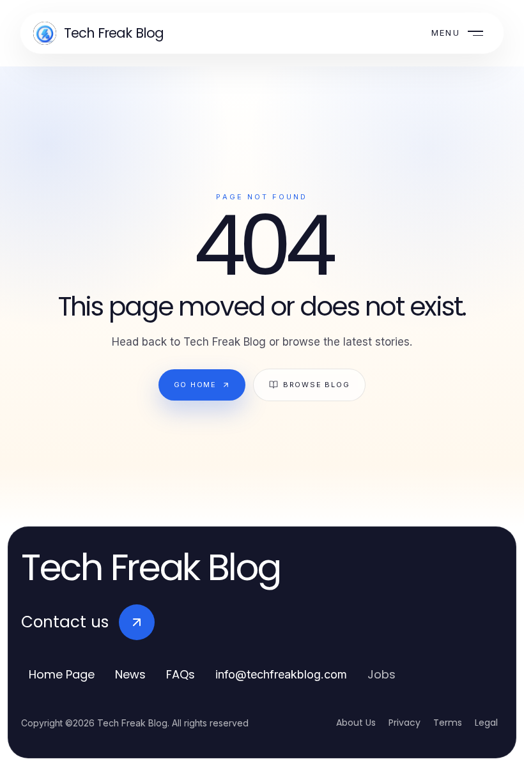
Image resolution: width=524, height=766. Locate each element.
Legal (486, 722)
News (130, 674)
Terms (447, 722)
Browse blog (316, 384)
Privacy (404, 722)
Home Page (62, 674)
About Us (356, 722)
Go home (195, 384)
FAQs (180, 674)
